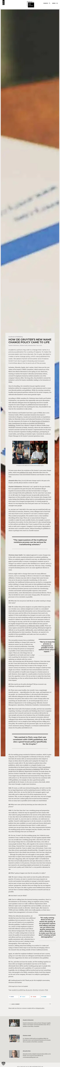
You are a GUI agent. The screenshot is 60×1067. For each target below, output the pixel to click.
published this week (26, 472)
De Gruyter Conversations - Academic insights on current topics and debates (3, 2)
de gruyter (29, 990)
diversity (35, 990)
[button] (3, 1063)
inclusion (41, 990)
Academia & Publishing (16, 336)
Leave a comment (15, 1004)
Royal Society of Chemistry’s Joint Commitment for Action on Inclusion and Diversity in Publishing (29, 423)
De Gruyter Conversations (30, 4)
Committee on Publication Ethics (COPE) (31, 626)
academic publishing (18, 990)
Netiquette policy (40, 1008)
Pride (46, 990)
